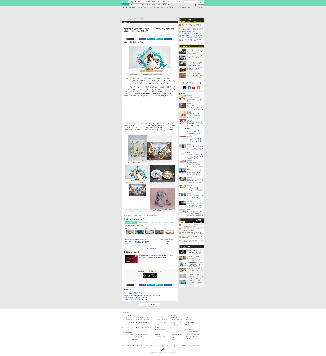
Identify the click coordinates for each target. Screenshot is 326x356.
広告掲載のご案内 (148, 345)
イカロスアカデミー (176, 327)
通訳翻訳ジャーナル (176, 322)
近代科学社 (157, 334)
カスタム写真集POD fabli (192, 334)
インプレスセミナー (142, 324)
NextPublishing (141, 336)
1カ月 (201, 21)
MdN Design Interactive (176, 334)
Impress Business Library (144, 322)
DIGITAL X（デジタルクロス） (145, 327)
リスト (136, 38)
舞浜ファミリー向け (169, 222)
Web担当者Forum (128, 319)
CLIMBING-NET (160, 332)
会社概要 (177, 345)
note (161, 38)
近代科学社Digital (161, 336)
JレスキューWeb (175, 324)
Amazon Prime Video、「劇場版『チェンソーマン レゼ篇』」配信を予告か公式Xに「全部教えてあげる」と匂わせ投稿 (192, 226)
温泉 (158, 7)
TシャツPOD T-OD (161, 322)
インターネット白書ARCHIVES (131, 339)
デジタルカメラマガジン (129, 334)
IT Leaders (126, 324)
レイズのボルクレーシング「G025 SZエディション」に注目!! (195, 57)
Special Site (186, 46)
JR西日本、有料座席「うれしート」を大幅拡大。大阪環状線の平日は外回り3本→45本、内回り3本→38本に (192, 33)
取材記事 (140, 7)
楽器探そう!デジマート (162, 319)
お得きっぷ (152, 7)
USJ (178, 7)
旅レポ (145, 7)
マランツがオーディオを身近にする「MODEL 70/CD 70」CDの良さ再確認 (195, 51)
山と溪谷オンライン (161, 329)
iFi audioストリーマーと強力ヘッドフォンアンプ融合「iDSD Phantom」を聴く (195, 63)
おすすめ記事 (186, 247)
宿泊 (189, 7)
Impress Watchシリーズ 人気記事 (192, 220)
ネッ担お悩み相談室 (128, 330)
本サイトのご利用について (128, 345)
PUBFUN (187, 324)
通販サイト (141, 130)
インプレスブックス (142, 334)
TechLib (173, 339)
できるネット (127, 337)
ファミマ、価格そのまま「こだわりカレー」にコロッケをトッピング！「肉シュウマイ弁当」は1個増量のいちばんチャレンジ (192, 234)
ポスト (131, 38)
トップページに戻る (150, 304)
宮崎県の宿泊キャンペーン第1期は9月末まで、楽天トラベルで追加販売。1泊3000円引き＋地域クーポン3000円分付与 (192, 37)
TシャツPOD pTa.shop (191, 331)
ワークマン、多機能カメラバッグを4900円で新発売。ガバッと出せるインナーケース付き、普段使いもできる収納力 (192, 26)
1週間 (194, 21)
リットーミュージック (162, 317)
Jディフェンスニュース (176, 319)
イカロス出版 (173, 315)
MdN (171, 330)
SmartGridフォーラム (143, 317)
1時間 (182, 21)
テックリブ (172, 337)
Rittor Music (158, 315)
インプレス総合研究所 (129, 322)
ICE (185, 315)
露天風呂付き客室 (143, 222)
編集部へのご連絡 (157, 345)
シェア (143, 38)
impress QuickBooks (191, 322)
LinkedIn (169, 38)
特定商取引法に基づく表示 (198, 345)
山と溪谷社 (157, 327)
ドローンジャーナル (128, 327)
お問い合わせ (139, 345)
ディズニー (172, 7)
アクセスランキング (188, 19)
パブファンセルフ (190, 327)
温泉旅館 (130, 222)
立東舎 (158, 324)
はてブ (152, 38)
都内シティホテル (156, 222)
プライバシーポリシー (168, 345)
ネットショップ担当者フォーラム (145, 319)
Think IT (125, 317)
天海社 (187, 317)
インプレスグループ (185, 345)
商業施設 (184, 7)
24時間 (188, 21)
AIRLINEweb (174, 317)
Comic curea (189, 319)
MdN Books (174, 332)
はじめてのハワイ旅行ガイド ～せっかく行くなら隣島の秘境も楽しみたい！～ (195, 282)
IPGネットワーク (188, 329)
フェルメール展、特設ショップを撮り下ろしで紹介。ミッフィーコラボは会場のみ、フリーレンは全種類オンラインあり (192, 41)
